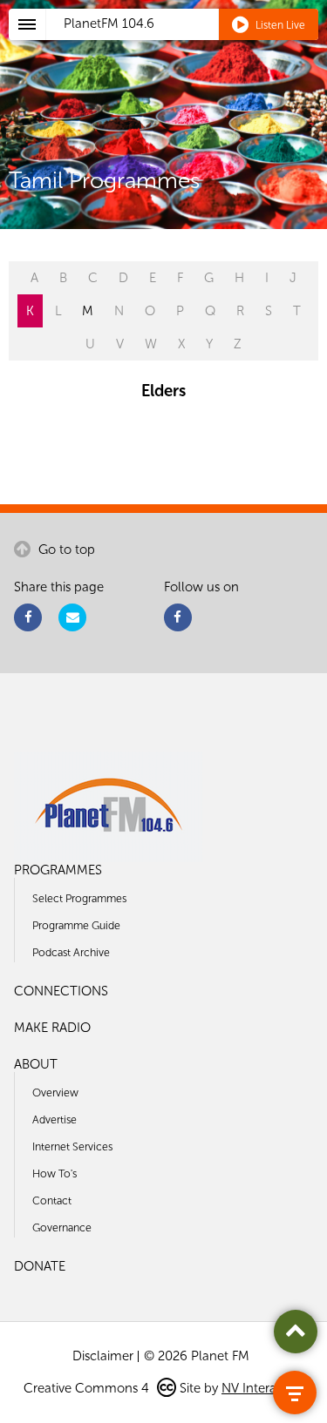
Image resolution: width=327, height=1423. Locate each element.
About (36, 1064)
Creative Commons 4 (88, 1388)
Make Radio (52, 1027)
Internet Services (72, 1146)
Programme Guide (76, 925)
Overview (55, 1092)
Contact (52, 1200)
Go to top (65, 549)
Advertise (54, 1119)
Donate (39, 1266)
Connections (61, 991)
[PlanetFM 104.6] (186, 44)
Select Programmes (79, 898)
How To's (54, 1173)
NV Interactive (262, 1388)
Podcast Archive (71, 952)
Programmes (58, 870)
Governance (62, 1227)
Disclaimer (102, 1356)
